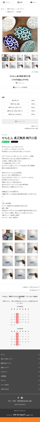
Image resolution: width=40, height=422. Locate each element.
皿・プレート (21, 9)
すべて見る (35, 72)
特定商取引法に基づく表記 (31, 128)
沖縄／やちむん (11, 9)
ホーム (2, 9)
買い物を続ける (34, 290)
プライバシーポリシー (20, 404)
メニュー (7, 2)
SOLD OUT (21, 121)
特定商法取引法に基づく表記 (24, 401)
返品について (34, 126)
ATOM (14, 401)
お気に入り (20, 83)
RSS (9, 401)
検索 (20, 2)
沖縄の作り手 (10, 11)
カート (34, 2)
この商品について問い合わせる (30, 287)
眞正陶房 (19, 11)
